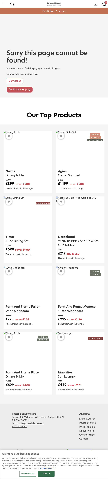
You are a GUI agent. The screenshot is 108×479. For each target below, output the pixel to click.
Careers (83, 439)
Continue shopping (20, 89)
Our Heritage (87, 435)
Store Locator (87, 419)
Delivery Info (86, 431)
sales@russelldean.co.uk (31, 423)
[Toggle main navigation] (4, 4)
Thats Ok (46, 474)
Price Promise (87, 427)
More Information (47, 468)
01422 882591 (23, 420)
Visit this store (19, 427)
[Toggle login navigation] (95, 4)
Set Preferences (27, 474)
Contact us (15, 81)
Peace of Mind (87, 423)
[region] (54, 464)
